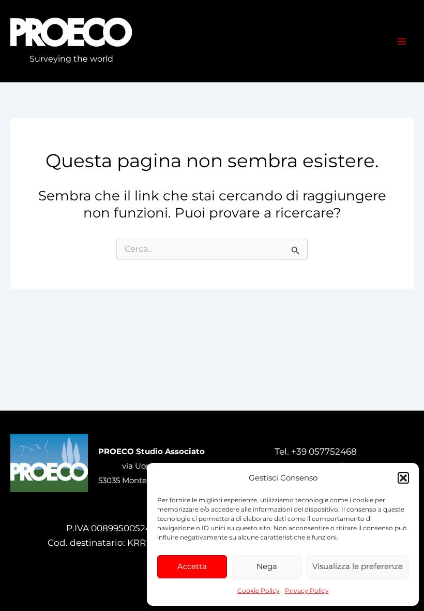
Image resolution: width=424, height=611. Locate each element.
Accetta (192, 566)
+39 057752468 (324, 451)
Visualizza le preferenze (357, 566)
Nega (266, 566)
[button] (403, 478)
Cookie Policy (258, 590)
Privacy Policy (307, 590)
